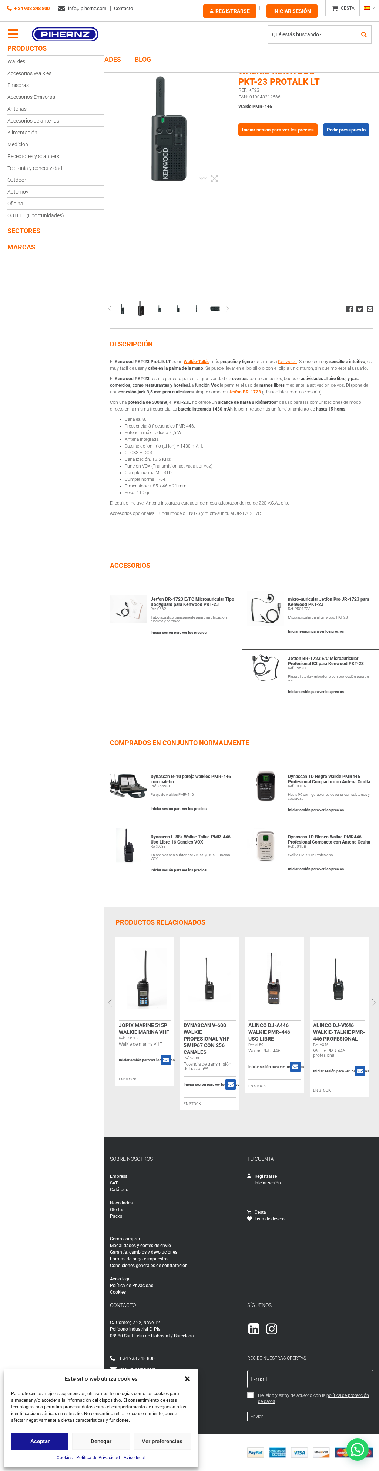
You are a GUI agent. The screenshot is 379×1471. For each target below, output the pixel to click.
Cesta (260, 1212)
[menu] (13, 34)
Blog (143, 59)
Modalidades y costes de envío (140, 1245)
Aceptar (40, 1441)
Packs (116, 1216)
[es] (369, 8)
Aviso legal (134, 1457)
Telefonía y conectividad (34, 168)
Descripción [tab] (131, 344)
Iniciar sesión (292, 11)
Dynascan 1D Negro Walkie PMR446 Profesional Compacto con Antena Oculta (329, 779)
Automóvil (19, 192)
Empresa (119, 1176)
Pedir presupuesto (346, 130)
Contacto (123, 8)
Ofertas (117, 1209)
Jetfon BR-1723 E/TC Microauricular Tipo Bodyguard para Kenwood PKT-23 (192, 602)
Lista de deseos (270, 1219)
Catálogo (119, 1189)
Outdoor (16, 180)
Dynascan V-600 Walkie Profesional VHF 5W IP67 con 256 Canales (206, 1038)
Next (227, 308)
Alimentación (22, 132)
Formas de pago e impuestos (139, 1258)
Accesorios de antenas (33, 121)
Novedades (121, 1203)
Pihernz (65, 34)
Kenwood (287, 361)
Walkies (16, 61)
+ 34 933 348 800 (32, 8)
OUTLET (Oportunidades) (35, 215)
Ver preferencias (162, 1441)
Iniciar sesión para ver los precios (278, 130)
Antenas (17, 109)
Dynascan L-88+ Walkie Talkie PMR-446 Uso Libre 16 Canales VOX (191, 839)
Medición (17, 144)
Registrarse (232, 11)
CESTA (348, 8)
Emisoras (18, 85)
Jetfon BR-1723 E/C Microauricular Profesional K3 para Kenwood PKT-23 (326, 661)
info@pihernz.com (86, 8)
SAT (114, 1183)
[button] (187, 1379)
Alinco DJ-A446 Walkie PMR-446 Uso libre (269, 1032)
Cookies (65, 1457)
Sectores (23, 231)
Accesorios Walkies (29, 73)
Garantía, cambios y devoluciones (143, 1252)
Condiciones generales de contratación (149, 1265)
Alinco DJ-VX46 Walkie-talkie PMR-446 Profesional (339, 1032)
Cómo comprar (125, 1239)
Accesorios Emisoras (31, 97)
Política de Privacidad (98, 1457)
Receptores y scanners (33, 156)
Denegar (101, 1441)
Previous (110, 308)
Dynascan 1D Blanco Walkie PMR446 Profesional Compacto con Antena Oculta (329, 839)
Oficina (15, 204)
